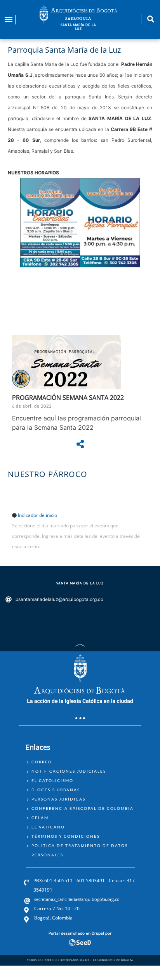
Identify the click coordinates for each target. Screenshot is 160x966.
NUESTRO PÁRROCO (47, 474)
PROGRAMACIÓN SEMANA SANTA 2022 (68, 397)
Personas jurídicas (58, 799)
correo (41, 761)
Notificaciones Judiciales (68, 771)
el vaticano (48, 827)
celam (40, 817)
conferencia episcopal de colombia (82, 808)
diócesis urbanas (55, 789)
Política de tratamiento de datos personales (79, 850)
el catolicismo (52, 780)
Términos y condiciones (65, 836)
